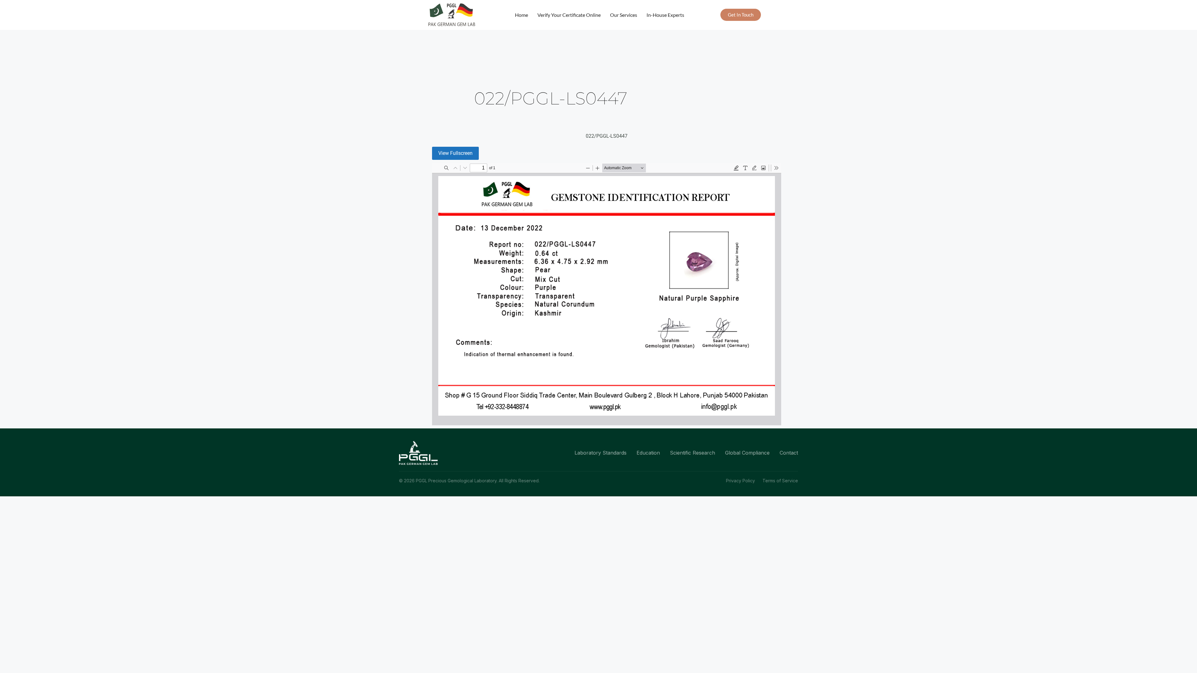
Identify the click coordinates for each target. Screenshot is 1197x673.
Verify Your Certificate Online (569, 15)
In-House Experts (665, 15)
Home (521, 15)
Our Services (623, 15)
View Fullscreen (455, 153)
